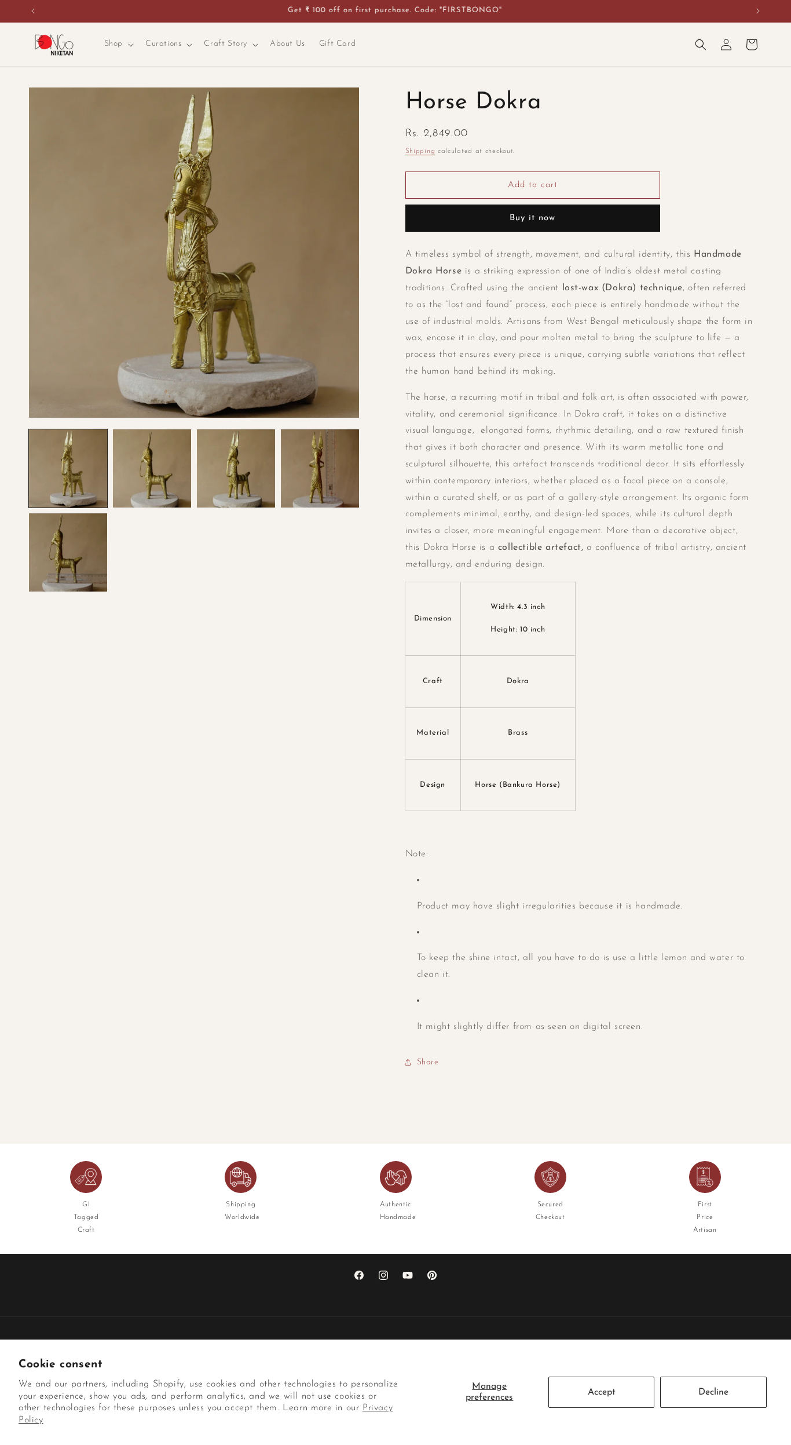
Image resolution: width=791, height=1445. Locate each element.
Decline (713, 1392)
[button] (117, 44)
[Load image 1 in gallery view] (68, 468)
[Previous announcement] (33, 11)
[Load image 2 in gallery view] (152, 468)
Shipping (420, 151)
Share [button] (428, 1062)
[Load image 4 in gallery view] (320, 468)
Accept (602, 1392)
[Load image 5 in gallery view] (68, 552)
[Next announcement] (758, 11)
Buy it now (532, 218)
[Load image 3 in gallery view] (236, 468)
